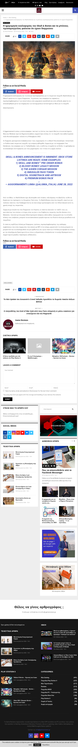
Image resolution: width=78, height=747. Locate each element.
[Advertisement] (39, 119)
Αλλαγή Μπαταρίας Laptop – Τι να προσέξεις (65, 520)
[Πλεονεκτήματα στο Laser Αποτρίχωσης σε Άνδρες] (8, 489)
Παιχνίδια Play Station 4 (49, 680)
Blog (46, 2)
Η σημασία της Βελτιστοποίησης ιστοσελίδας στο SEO (49, 520)
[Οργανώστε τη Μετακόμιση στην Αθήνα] (8, 466)
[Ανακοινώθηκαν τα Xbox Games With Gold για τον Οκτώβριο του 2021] (46, 658)
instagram (24, 91)
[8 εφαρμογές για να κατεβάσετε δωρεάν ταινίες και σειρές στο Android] (50, 491)
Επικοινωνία (69, 2)
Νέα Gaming (6, 22)
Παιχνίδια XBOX (46, 689)
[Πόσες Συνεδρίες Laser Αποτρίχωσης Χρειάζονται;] (8, 478)
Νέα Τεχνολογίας (47, 683)
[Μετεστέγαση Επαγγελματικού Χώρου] (8, 455)
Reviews (43, 686)
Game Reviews (9, 31)
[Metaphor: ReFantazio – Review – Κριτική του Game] (6, 691)
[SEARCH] (72, 409)
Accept (37, 745)
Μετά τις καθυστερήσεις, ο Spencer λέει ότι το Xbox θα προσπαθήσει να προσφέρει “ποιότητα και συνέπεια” (65, 632)
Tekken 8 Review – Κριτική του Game (25, 677)
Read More (45, 745)
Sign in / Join (38, 2)
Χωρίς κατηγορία (47, 704)
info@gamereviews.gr (43, 730)
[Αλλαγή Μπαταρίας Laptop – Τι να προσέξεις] (67, 511)
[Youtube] (42, 735)
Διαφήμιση (61, 2)
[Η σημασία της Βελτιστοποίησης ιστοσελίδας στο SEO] (50, 511)
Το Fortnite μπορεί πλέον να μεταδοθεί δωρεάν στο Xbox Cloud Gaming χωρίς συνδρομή (64, 644)
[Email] (47, 735)
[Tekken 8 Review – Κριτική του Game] (6, 680)
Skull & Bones (8, 282)
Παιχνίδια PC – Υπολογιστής (50, 692)
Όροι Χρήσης (53, 2)
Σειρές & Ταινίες (46, 701)
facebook (11, 91)
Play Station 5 (45, 698)
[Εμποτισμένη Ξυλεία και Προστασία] (8, 501)
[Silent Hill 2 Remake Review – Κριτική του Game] (6, 703)
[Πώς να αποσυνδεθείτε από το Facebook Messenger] (58, 457)
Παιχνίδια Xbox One (47, 695)
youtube (38, 91)
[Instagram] (36, 735)
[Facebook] (31, 735)
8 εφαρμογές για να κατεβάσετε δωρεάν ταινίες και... (49, 501)
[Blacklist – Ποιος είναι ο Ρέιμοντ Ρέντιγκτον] (67, 491)
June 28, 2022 (65, 184)
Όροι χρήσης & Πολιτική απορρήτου (13, 625)
